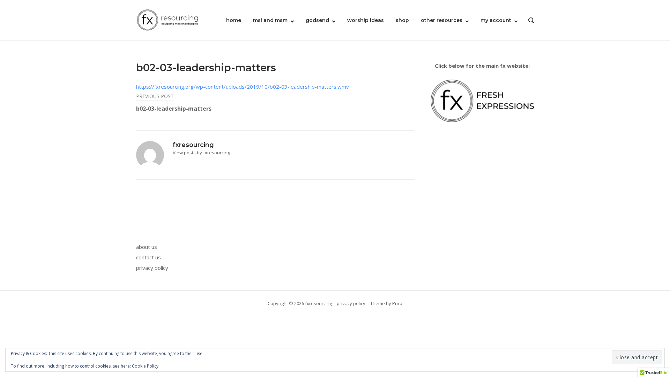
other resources (441, 20)
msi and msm (270, 20)
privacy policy (152, 267)
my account (496, 20)
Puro (397, 303)
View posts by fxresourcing (201, 152)
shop (402, 20)
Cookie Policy (145, 366)
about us (146, 246)
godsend (317, 20)
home (233, 20)
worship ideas (365, 20)
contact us (148, 257)
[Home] (167, 19)
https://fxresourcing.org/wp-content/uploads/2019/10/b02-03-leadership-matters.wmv (242, 86)
